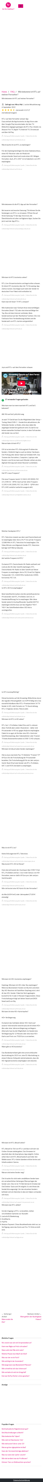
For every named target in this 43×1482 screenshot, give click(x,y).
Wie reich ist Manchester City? (12, 1440)
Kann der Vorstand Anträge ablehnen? (15, 1451)
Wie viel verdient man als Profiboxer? (15, 1458)
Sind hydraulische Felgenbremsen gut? (15, 1429)
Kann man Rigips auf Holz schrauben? (15, 1346)
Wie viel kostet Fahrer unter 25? (13, 1444)
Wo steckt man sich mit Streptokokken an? (17, 1343)
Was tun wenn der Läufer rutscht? (14, 1455)
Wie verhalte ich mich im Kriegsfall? (14, 1372)
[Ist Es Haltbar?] (8, 6)
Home (4, 91)
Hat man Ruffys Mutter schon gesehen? (16, 1376)
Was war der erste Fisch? (10, 1357)
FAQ (12, 91)
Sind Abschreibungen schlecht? (12, 1433)
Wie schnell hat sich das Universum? (14, 1369)
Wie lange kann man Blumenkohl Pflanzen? (16, 1365)
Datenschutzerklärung (21, 1480)
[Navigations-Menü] (20, 6)
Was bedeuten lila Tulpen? (11, 1436)
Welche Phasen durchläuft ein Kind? (14, 1354)
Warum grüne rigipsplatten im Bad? (14, 1447)
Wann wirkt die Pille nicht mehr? (13, 1350)
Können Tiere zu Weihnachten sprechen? (16, 1462)
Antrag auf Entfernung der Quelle (14, 136)
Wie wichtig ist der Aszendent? (12, 1361)
